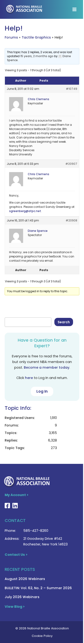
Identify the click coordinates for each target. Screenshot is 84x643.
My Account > (16, 495)
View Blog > (15, 606)
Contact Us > (16, 554)
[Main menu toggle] (74, 9)
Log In (42, 391)
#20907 (71, 164)
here (29, 377)
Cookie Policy (42, 636)
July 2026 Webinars (22, 597)
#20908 (71, 220)
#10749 (71, 89)
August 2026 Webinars (25, 578)
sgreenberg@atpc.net (25, 211)
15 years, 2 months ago (36, 56)
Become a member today (46, 367)
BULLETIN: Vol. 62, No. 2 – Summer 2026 (38, 588)
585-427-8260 (35, 530)
